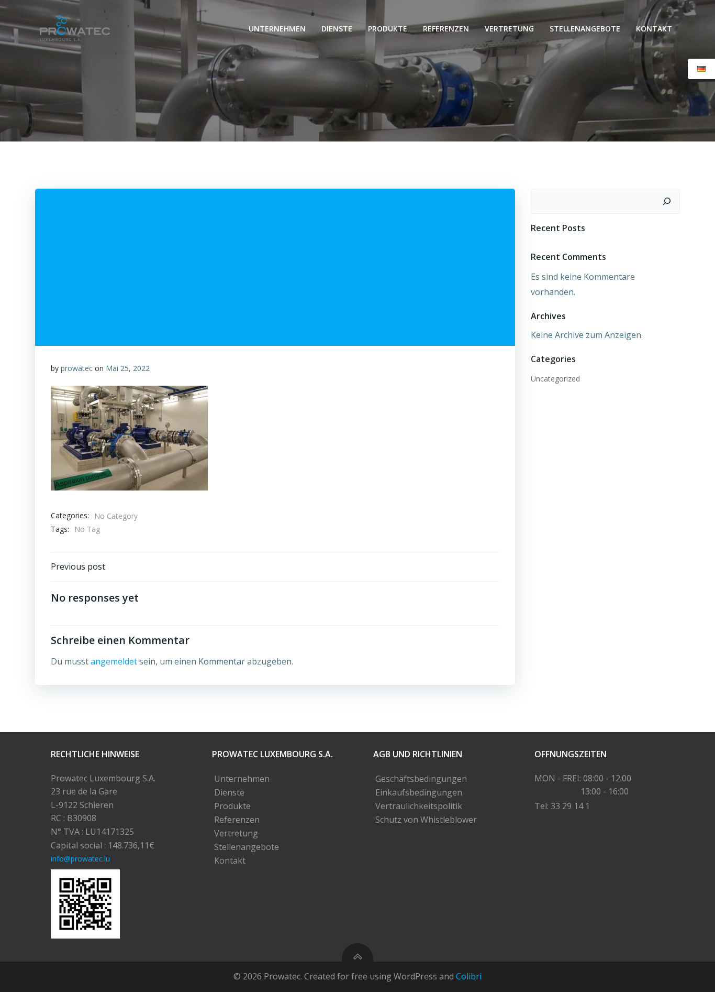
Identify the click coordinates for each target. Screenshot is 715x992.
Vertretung (509, 29)
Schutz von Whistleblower (426, 819)
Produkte (387, 29)
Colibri (469, 976)
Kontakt (654, 29)
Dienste (336, 29)
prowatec (77, 368)
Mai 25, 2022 (128, 368)
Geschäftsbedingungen (421, 778)
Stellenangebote (585, 29)
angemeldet (114, 661)
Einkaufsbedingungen (418, 792)
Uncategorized (555, 379)
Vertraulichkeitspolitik (418, 806)
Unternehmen (277, 29)
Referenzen (446, 29)
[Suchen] (666, 201)
